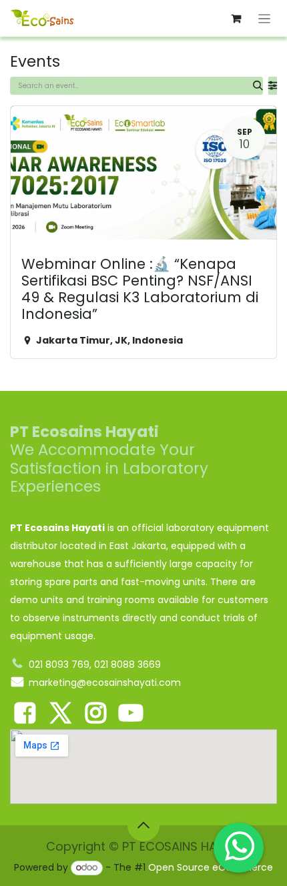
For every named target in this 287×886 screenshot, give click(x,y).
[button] (143, 825)
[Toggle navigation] (265, 18)
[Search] (258, 86)
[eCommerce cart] (236, 18)
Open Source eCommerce (210, 867)
